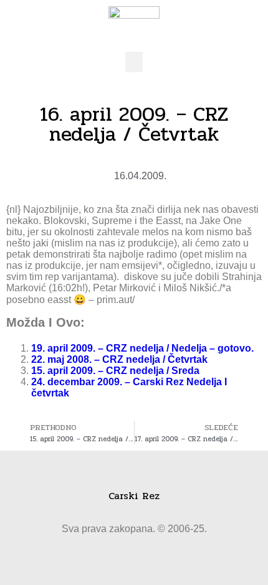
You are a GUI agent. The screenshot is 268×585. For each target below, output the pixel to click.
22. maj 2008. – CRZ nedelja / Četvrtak (119, 359)
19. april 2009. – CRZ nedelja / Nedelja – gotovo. (142, 348)
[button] (134, 62)
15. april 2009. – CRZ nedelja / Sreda (115, 370)
